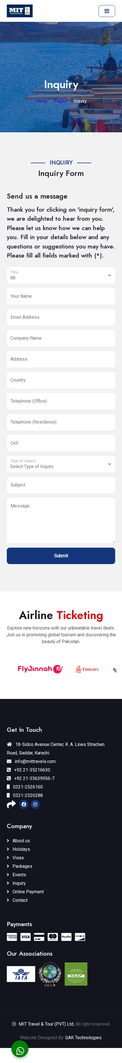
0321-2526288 (27, 795)
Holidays (20, 849)
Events (18, 874)
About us (20, 840)
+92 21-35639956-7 (33, 778)
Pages (60, 101)
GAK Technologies (83, 1037)
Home (41, 101)
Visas (17, 857)
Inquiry (18, 883)
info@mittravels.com (35, 761)
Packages (21, 866)
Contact (19, 900)
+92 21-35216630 (31, 770)
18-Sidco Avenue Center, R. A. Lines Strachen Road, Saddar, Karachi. (55, 749)
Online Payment (27, 891)
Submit (61, 555)
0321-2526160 (27, 787)
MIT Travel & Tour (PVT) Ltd (46, 1024)
